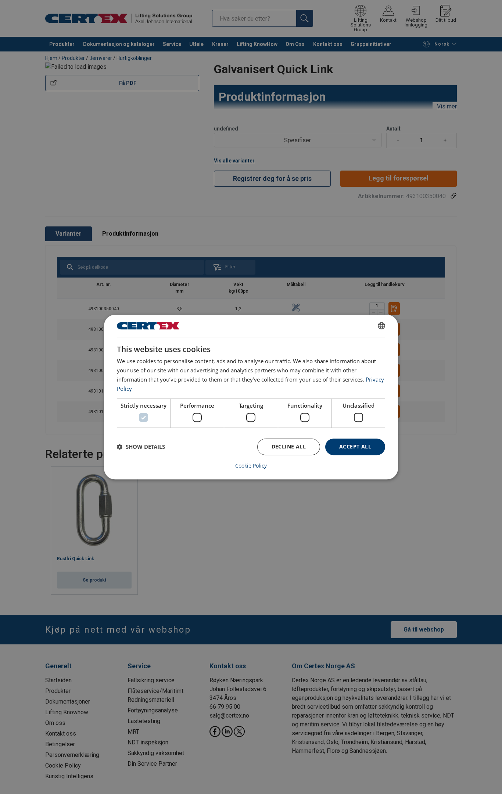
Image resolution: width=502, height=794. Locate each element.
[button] (141, 447)
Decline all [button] (289, 446)
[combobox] (381, 325)
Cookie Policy (251, 465)
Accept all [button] (355, 446)
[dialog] (251, 397)
